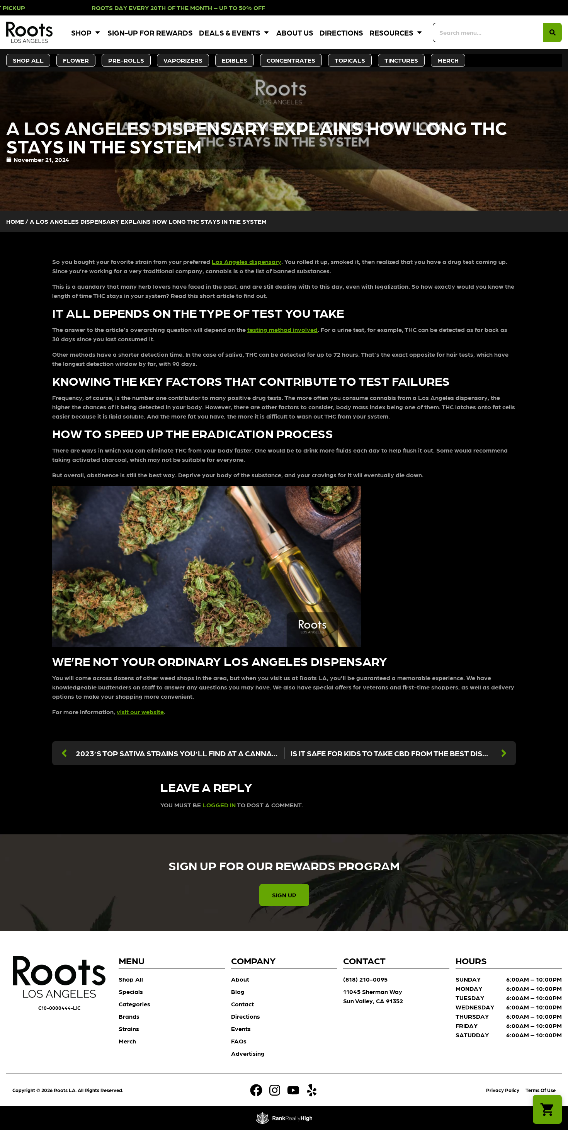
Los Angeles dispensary (246, 261)
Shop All (131, 979)
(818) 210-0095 (365, 979)
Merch (127, 1041)
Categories (134, 1003)
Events (241, 1028)
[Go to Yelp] (312, 1090)
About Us (294, 32)
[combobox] (488, 32)
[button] (547, 1109)
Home (15, 221)
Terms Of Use (540, 1090)
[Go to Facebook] (256, 1090)
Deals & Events (229, 32)
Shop (81, 32)
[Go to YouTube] (293, 1090)
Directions (341, 32)
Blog (238, 991)
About (240, 979)
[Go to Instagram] (275, 1090)
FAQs (239, 1041)
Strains (129, 1028)
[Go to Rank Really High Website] (284, 1118)
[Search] (552, 32)
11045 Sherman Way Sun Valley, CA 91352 (373, 996)
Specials (131, 991)
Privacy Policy (502, 1090)
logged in (219, 804)
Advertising (248, 1053)
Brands (129, 1016)
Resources (391, 32)
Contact (242, 1003)
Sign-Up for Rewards (150, 32)
